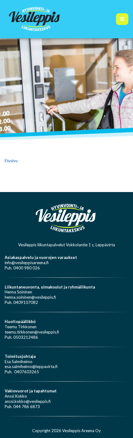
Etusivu (11, 160)
